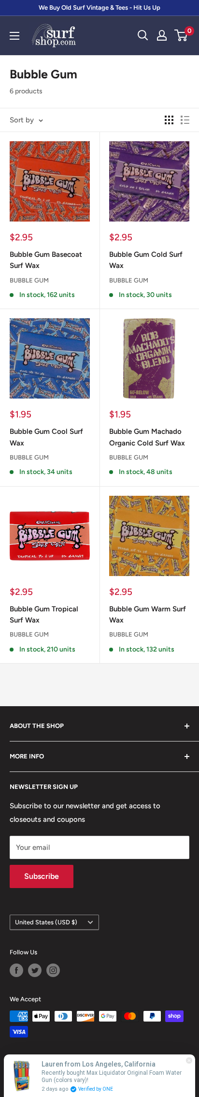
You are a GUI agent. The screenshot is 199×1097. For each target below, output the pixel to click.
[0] (181, 35)
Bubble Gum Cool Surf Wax (46, 437)
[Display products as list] (185, 120)
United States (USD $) (46, 922)
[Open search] (143, 35)
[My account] (162, 35)
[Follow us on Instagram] (53, 970)
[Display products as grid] (169, 120)
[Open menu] (14, 36)
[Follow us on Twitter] (35, 970)
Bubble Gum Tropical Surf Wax (44, 614)
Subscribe (41, 876)
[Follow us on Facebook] (16, 970)
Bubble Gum (29, 280)
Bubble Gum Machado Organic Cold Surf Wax (147, 437)
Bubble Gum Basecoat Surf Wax (46, 260)
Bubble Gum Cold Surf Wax (146, 260)
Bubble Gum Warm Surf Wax (147, 614)
